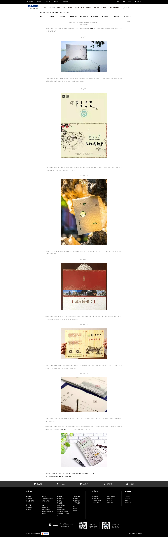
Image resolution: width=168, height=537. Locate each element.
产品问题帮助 (61, 505)
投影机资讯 (116, 16)
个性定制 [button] (104, 7)
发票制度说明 (76, 501)
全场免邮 (85, 484)
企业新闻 (51, 16)
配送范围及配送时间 (47, 499)
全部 (41, 16)
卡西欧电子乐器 (111, 496)
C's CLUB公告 (127, 16)
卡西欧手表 (110, 498)
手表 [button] (45, 7)
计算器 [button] (77, 7)
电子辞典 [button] (70, 7)
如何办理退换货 (46, 509)
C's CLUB (50, 12)
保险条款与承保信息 (47, 511)
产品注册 (48, 1)
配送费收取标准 (46, 501)
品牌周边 (88, 7)
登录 (118, 1)
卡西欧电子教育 (96, 500)
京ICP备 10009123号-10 (33, 533)
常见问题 (39, 1)
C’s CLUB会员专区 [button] (114, 7)
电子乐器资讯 (84, 16)
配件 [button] (82, 7)
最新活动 (96, 7)
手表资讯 (62, 16)
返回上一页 (129, 22)
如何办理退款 (76, 503)
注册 (124, 1)
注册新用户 (29, 499)
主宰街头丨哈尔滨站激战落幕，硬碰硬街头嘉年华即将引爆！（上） (72, 473)
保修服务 (44, 513)
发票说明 (56, 1)
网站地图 (59, 503)
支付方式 (75, 499)
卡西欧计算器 (96, 503)
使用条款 (28, 509)
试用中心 (127, 500)
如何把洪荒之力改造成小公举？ (61, 476)
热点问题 (59, 501)
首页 (44, 12)
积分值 (130, 1)
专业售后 (131, 484)
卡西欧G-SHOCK (97, 498)
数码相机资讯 (73, 16)
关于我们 (75, 511)
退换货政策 (45, 507)
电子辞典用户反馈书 (62, 511)
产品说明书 (60, 507)
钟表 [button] (58, 7)
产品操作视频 (61, 509)
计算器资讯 (66, 12)
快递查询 (109, 500)
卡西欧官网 (65, 1)
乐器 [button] (63, 7)
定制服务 (127, 496)
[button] (52, 8)
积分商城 (109, 484)
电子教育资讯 (94, 16)
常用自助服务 (61, 499)
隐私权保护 (29, 507)
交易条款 (75, 508)
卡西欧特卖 (110, 503)
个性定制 (62, 484)
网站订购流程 (30, 501)
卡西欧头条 (58, 12)
